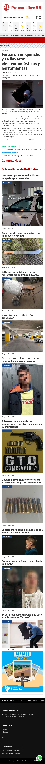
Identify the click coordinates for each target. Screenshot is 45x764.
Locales (4, 729)
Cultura (19, 700)
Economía (5, 735)
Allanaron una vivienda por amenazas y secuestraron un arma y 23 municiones (22, 424)
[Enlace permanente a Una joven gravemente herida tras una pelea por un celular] (22, 204)
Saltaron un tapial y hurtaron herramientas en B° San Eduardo (20, 273)
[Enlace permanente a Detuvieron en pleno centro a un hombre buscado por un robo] (22, 389)
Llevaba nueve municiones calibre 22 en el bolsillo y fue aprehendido (21, 481)
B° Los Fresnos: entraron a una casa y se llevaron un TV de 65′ (22, 616)
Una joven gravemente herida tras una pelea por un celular (21, 177)
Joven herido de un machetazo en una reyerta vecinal (21, 234)
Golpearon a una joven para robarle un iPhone (22, 562)
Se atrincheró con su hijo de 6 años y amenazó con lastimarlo (22, 531)
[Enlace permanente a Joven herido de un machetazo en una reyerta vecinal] (22, 252)
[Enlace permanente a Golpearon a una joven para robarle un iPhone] (22, 588)
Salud (12, 700)
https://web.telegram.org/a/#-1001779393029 (17, 156)
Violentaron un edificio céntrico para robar (20, 316)
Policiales (5, 50)
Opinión (28, 700)
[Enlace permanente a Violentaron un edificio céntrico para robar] (22, 336)
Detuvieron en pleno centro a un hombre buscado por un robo (20, 359)
